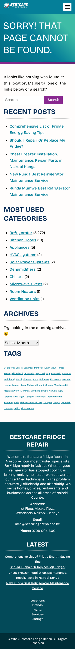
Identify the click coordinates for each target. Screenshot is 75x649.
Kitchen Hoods (23, 240)
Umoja (56, 402)
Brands (37, 605)
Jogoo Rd (40, 373)
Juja (48, 373)
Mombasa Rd (61, 385)
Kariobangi (9, 379)
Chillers (17, 276)
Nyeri (22, 396)
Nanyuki (53, 390)
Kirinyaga (44, 379)
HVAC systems (23, 254)
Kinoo (35, 379)
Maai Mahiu (27, 385)
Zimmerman (27, 408)
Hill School (17, 373)
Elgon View (50, 367)
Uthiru (17, 408)
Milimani (39, 385)
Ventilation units (24, 299)
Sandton (8, 402)
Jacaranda (29, 373)
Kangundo (56, 373)
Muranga (25, 390)
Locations (37, 600)
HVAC (38, 610)
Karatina (66, 373)
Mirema (49, 385)
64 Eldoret (9, 367)
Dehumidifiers (23, 269)
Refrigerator (21, 232)
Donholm (38, 367)
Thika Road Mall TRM (31, 402)
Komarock (55, 379)
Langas (7, 385)
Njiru (15, 396)
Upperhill (65, 402)
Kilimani (27, 379)
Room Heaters (23, 291)
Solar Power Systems (29, 262)
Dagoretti (28, 367)
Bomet (19, 367)
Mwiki (44, 390)
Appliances (20, 247)
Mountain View (11, 390)
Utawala (8, 408)
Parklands (40, 396)
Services (37, 614)
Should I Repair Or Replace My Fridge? (37, 567)
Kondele (66, 379)
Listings (37, 619)
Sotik (16, 402)
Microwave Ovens (26, 284)
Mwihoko (35, 390)
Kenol (19, 379)
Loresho (16, 385)
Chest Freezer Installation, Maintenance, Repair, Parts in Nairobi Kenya (36, 160)
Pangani (30, 396)
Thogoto (47, 402)
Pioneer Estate (54, 396)
